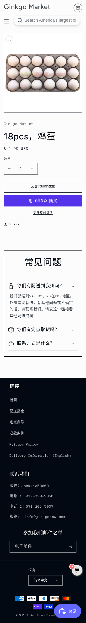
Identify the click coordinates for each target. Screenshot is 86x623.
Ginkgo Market (36, 615)
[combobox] (47, 20)
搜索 (13, 400)
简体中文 (41, 580)
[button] (43, 286)
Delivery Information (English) (40, 455)
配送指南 (17, 411)
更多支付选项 (43, 212)
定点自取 (17, 422)
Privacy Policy (24, 444)
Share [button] (15, 224)
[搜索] (20, 20)
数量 (7, 159)
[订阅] (70, 547)
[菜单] (6, 21)
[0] (77, 570)
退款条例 (17, 433)
